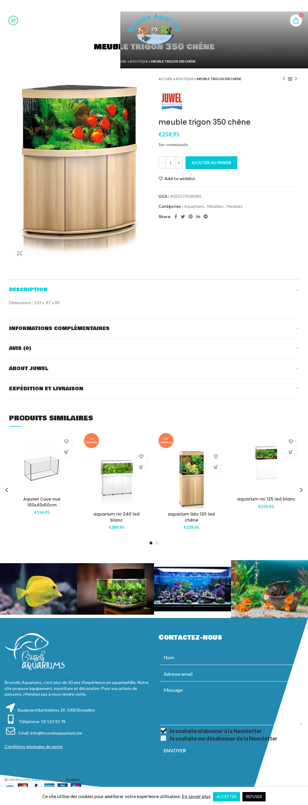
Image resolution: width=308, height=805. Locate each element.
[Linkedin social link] (161, 6)
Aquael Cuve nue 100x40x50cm (41, 502)
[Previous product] (284, 79)
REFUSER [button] (254, 796)
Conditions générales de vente (34, 746)
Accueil (120, 61)
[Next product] (296, 79)
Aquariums (194, 206)
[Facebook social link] (139, 6)
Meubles (215, 206)
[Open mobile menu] (13, 20)
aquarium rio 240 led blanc (117, 517)
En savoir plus (196, 796)
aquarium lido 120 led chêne (191, 517)
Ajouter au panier (211, 162)
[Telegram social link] (169, 6)
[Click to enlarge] (20, 253)
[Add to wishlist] (66, 441)
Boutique (139, 61)
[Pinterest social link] (154, 6)
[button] (66, 452)
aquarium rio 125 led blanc (266, 499)
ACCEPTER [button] (226, 796)
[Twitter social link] (146, 6)
